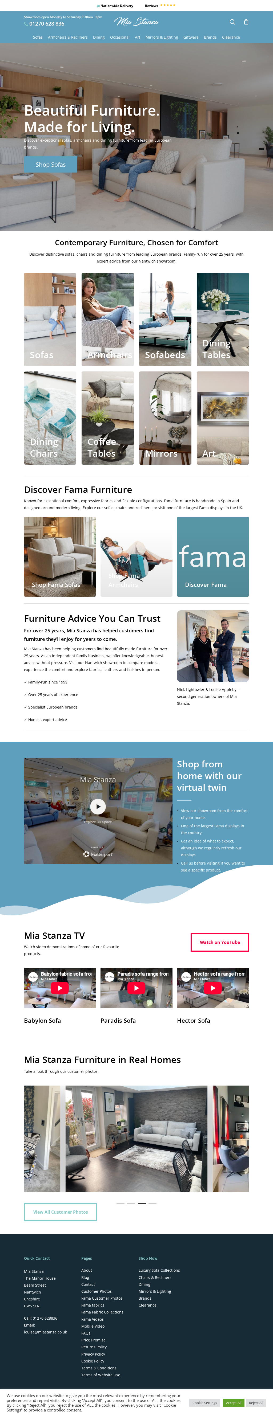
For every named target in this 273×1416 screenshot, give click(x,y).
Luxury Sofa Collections (159, 1270)
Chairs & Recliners (155, 1277)
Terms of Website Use (100, 1375)
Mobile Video (93, 1326)
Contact (88, 1284)
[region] (136, 1139)
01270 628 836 (46, 23)
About (86, 1270)
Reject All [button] (256, 1402)
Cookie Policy (92, 1361)
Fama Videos (92, 1319)
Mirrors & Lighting (155, 1291)
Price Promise (93, 1340)
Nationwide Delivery (116, 5)
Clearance (147, 1305)
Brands (145, 1298)
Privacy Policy (93, 1354)
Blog (85, 1277)
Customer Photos (96, 1291)
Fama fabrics (92, 1305)
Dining (144, 1284)
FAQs (85, 1333)
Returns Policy (94, 1347)
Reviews (152, 5)
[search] (232, 22)
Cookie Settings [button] (204, 1402)
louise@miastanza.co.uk (45, 1332)
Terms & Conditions (99, 1368)
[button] (51, 164)
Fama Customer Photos (101, 1298)
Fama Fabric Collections (102, 1312)
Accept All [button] (233, 1402)
